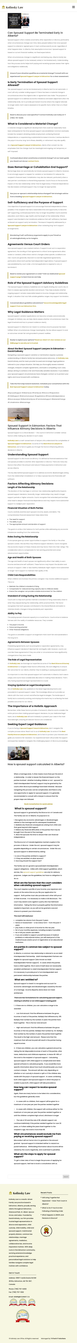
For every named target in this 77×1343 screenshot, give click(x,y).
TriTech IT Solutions (58, 1339)
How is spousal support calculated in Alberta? (36, 764)
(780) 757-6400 (20, 1289)
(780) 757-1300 (18, 1292)
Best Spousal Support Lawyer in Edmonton (27, 387)
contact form (33, 161)
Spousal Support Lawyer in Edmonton (35, 76)
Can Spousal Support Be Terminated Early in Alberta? (35, 34)
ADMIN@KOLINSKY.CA (22, 1297)
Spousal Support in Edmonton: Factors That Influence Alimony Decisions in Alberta (35, 427)
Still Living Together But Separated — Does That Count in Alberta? (54, 1201)
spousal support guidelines (33, 872)
